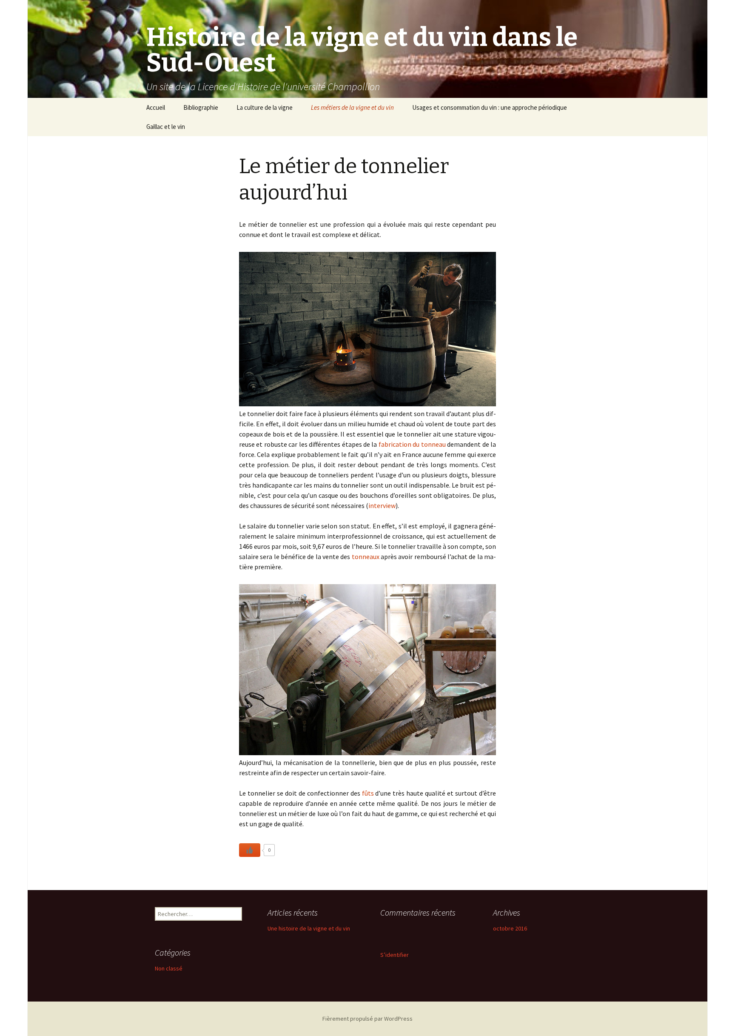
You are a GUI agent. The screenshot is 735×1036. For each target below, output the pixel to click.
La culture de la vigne (264, 107)
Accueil (155, 107)
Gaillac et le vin (165, 127)
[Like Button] (249, 850)
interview (382, 505)
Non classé (168, 968)
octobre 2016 (510, 928)
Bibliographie (200, 107)
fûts (368, 793)
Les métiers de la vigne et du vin (352, 107)
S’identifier (394, 955)
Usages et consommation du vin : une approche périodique (489, 107)
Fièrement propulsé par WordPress (367, 1018)
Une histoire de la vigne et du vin (309, 928)
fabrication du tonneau (413, 444)
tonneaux (365, 556)
